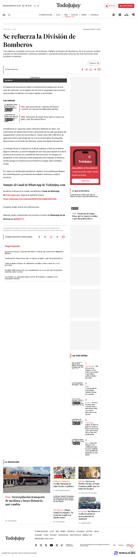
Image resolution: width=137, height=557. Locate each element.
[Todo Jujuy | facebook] (36, 545)
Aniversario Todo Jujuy (44, 539)
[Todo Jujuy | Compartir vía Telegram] (95, 69)
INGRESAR (112, 6)
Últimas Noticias (45, 15)
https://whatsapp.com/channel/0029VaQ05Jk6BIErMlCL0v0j (30, 199)
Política (74, 15)
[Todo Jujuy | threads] (57, 545)
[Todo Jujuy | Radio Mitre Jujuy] (126, 15)
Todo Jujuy (7, 29)
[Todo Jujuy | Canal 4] (113, 15)
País (66, 15)
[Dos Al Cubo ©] (124, 554)
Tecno (46, 535)
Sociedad (38, 535)
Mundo (84, 15)
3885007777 (18, 219)
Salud (96, 531)
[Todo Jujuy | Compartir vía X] (86, 69)
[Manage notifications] (132, 546)
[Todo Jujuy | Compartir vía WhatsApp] (90, 69)
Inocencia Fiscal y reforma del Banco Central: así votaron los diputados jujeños (34, 252)
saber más (85, 181)
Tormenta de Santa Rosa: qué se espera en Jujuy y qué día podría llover (34, 258)
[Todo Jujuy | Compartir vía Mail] (99, 69)
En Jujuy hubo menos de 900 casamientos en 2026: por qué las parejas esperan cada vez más (33, 271)
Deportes (71, 531)
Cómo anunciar (129, 545)
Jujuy (58, 15)
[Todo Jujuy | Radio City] (119, 15)
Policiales (94, 15)
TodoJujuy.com (13, 195)
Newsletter (69, 17)
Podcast (53, 535)
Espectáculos (75, 535)
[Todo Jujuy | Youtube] (51, 545)
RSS (114, 545)
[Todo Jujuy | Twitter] (46, 545)
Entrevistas (63, 535)
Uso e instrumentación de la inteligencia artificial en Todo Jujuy (94, 545)
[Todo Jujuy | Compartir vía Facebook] (82, 69)
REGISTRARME (128, 6)
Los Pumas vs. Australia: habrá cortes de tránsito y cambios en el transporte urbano (31, 278)
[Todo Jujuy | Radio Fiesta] (134, 15)
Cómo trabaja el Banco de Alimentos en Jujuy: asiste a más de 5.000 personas (32, 264)
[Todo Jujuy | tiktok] (62, 545)
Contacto (121, 545)
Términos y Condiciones (69, 545)
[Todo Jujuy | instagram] (41, 545)
